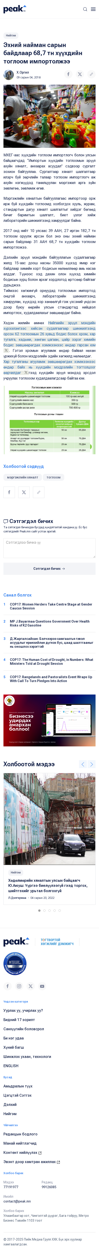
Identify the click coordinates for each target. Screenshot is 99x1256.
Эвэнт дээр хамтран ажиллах (30, 1162)
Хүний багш (13, 1047)
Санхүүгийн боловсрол (23, 1029)
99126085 (49, 1187)
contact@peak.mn (17, 1201)
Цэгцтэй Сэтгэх (17, 1095)
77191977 (10, 1187)
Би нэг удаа (13, 1038)
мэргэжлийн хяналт (22, 477)
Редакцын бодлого (20, 1134)
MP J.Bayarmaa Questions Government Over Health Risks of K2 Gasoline (50, 623)
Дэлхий (10, 1104)
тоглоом (54, 477)
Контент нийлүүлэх (20, 1152)
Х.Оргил (23, 72)
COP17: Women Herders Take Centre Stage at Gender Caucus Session (51, 606)
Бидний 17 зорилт (19, 1020)
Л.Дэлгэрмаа (17, 898)
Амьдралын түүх (17, 1086)
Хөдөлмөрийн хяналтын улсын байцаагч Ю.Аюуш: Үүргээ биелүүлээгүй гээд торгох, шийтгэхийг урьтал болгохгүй (47, 885)
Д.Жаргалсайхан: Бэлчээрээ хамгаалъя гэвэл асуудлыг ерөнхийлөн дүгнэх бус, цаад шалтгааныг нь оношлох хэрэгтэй (51, 642)
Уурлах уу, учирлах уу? (23, 1010)
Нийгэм (11, 35)
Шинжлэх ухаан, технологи (27, 1056)
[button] (85, 9)
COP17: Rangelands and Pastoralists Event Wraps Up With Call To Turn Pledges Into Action (51, 679)
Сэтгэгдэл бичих (47, 568)
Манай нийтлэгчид (20, 1143)
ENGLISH (10, 1066)
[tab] (39, 910)
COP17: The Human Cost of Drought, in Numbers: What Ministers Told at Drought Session (51, 661)
